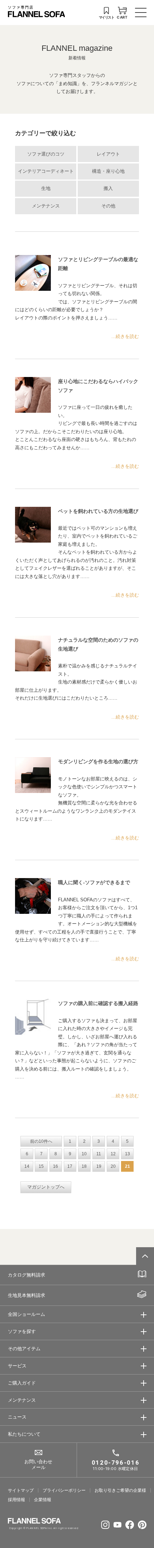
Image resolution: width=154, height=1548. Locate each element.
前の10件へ (41, 1141)
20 (113, 1166)
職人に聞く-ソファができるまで (94, 882)
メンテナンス (46, 206)
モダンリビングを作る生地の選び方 (98, 761)
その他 (108, 206)
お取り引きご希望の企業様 (120, 1490)
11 (98, 1153)
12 (113, 1153)
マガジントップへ (45, 1187)
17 (69, 1166)
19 (98, 1166)
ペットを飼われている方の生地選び (98, 511)
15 (41, 1166)
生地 (45, 188)
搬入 (108, 188)
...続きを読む (125, 336)
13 (127, 1153)
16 (55, 1166)
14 (26, 1166)
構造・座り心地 (108, 171)
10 (84, 1153)
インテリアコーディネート (46, 171)
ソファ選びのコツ (45, 154)
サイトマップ (21, 1490)
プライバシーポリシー (64, 1490)
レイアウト (108, 154)
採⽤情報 (16, 1500)
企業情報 (42, 1500)
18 (84, 1166)
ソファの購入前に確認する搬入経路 (98, 1003)
